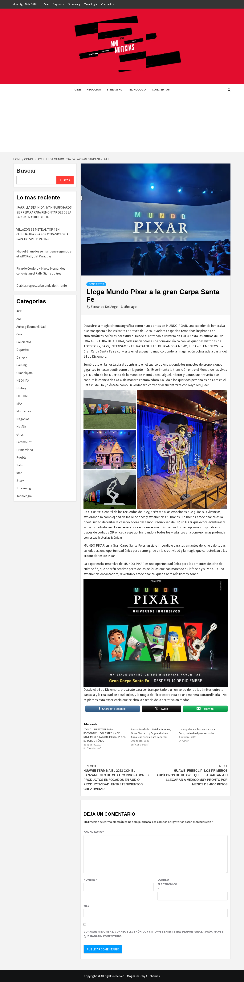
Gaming (21, 365)
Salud (20, 465)
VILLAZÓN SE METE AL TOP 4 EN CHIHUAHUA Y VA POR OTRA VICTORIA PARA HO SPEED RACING (42, 234)
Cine (46, 4)
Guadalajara (24, 373)
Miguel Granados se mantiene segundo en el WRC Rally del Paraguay (44, 253)
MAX (19, 404)
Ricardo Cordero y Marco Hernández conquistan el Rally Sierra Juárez (40, 270)
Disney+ (21, 357)
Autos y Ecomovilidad (31, 327)
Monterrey (23, 411)
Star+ (20, 481)
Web (86, 905)
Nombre (90, 879)
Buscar (26, 171)
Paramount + (25, 442)
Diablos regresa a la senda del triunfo (41, 285)
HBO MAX (22, 380)
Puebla (21, 457)
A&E (19, 311)
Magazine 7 (134, 976)
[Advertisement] (122, 123)
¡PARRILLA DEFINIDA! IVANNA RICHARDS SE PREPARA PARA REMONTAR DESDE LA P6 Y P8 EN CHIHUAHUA (44, 212)
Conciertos (107, 4)
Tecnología (90, 4)
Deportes (22, 350)
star (19, 473)
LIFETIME (22, 396)
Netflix (21, 427)
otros (20, 434)
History (21, 388)
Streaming (74, 4)
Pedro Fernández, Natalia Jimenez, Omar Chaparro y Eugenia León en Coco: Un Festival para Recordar (151, 733)
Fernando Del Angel (105, 306)
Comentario (93, 832)
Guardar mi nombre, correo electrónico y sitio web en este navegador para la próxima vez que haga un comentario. (153, 934)
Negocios (58, 4)
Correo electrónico (167, 884)
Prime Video (24, 450)
